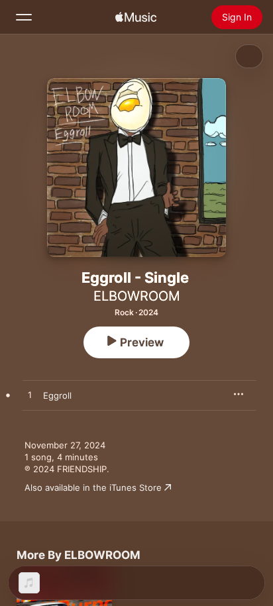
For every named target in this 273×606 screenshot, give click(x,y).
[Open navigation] (23, 17)
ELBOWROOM (136, 296)
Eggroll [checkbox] (57, 395)
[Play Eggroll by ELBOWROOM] (30, 395)
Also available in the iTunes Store (93, 487)
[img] (135, 17)
